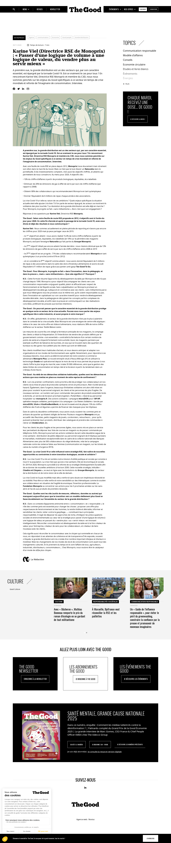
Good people (66, 37)
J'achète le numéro (76, 744)
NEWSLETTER (55, 9)
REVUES (40, 9)
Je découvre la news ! (137, 119)
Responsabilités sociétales (105, 602)
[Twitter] (18, 89)
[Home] (85, 9)
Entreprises (19, 38)
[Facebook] (14, 89)
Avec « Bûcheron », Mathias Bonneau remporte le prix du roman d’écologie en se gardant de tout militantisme (69, 614)
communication (43, 37)
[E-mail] (28, 89)
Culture (58, 602)
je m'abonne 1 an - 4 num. (100, 744)
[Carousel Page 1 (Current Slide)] (84, 632)
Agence (31, 37)
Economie (55, 37)
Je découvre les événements (136, 678)
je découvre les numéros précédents (130, 744)
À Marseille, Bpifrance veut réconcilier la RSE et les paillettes (106, 612)
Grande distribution (81, 37)
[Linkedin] (23, 89)
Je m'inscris (150, 838)
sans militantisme (62, 209)
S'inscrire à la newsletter (35, 678)
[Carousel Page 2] (86, 632)
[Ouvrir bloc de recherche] (14, 9)
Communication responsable (144, 602)
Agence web (81, 819)
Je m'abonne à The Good (85, 679)
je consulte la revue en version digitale (105, 751)
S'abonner (143, 9)
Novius (92, 819)
